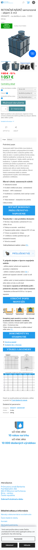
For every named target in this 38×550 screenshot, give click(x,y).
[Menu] (34, 2)
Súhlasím (27, 545)
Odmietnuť (9, 545)
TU (26, 272)
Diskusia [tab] (9, 140)
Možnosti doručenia (13, 102)
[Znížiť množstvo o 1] (8, 110)
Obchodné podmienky (9, 525)
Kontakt (4, 521)
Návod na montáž (10, 342)
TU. (27, 245)
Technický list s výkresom (13, 345)
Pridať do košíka (18, 109)
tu (20, 534)
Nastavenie (18, 539)
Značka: (20, 26)
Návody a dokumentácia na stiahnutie (16, 514)
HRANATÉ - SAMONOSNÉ (17, 408)
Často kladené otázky (9, 518)
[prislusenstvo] (19, 253)
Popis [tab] (4, 140)
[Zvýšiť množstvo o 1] (8, 108)
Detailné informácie (6, 121)
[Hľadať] (23, 2)
